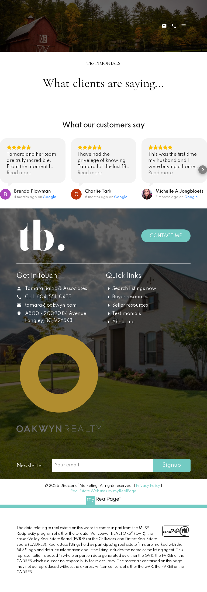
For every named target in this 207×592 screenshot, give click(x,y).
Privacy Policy (148, 486)
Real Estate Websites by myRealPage (103, 491)
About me (123, 322)
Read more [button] (19, 173)
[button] (4, 169)
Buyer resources (130, 297)
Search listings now (134, 288)
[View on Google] (5, 194)
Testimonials (126, 313)
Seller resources (130, 305)
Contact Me (166, 235)
